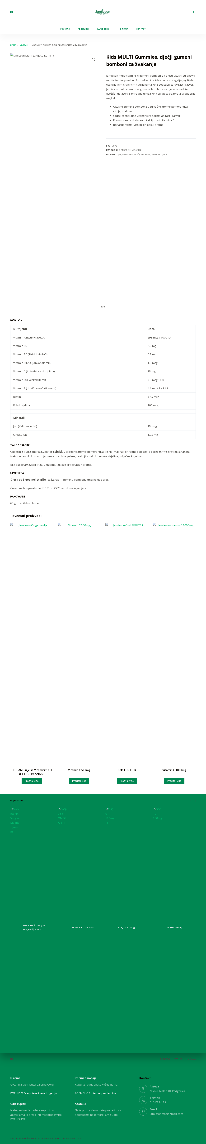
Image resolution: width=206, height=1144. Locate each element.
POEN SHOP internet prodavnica (95, 1093)
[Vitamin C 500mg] (79, 643)
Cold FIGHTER (127, 770)
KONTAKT (141, 29)
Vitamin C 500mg (79, 770)
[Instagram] (11, 12)
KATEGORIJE (103, 29)
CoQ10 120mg (126, 927)
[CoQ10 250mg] (158, 927)
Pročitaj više (32, 780)
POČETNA (65, 29)
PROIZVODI (83, 29)
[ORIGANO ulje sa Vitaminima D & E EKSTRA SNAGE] (31, 643)
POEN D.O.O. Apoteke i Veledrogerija (33, 1093)
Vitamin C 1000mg (174, 770)
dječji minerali (125, 154)
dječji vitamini (142, 154)
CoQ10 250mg (174, 927)
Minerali (126, 150)
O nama (192, 1059)
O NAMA (124, 29)
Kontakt (179, 1059)
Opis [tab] (103, 307)
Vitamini (136, 150)
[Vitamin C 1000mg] (174, 643)
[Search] (194, 12)
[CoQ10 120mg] (110, 927)
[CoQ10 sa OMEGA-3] (63, 927)
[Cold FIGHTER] (126, 643)
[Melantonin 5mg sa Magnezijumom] (15, 927)
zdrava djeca (159, 154)
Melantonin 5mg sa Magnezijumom (34, 927)
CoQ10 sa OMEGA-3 (82, 927)
